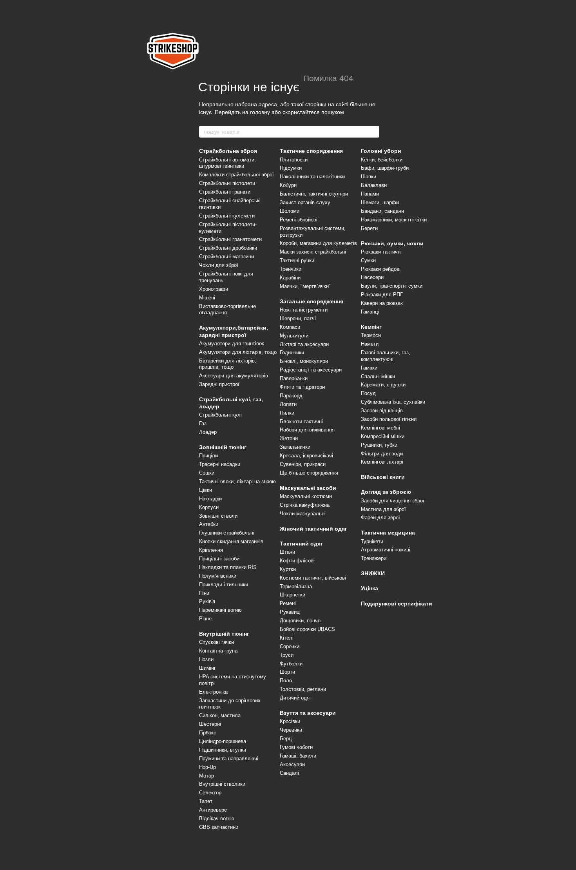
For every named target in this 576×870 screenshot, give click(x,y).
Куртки (288, 569)
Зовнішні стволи (218, 516)
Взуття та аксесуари (308, 713)
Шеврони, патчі (298, 318)
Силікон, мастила (220, 715)
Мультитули (294, 336)
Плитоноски (294, 160)
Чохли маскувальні (303, 514)
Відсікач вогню (216, 818)
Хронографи (213, 289)
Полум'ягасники (217, 576)
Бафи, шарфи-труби (385, 168)
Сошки (206, 473)
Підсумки (291, 168)
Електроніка (213, 692)
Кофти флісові (297, 561)
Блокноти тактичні (301, 421)
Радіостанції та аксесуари (311, 370)
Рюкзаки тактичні (381, 252)
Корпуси (209, 507)
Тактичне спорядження (311, 151)
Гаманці (370, 312)
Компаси (290, 327)
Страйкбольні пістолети (227, 183)
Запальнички (295, 447)
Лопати (288, 404)
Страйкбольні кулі (220, 415)
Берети (369, 228)
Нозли (206, 659)
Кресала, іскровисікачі (306, 456)
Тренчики (290, 269)
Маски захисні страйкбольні (313, 252)
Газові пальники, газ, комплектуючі (385, 356)
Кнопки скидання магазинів (231, 541)
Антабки (208, 524)
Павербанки (294, 378)
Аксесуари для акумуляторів (233, 376)
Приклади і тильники (223, 584)
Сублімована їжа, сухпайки (393, 402)
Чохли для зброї (218, 265)
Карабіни (290, 278)
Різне (205, 619)
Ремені (288, 603)
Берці (286, 738)
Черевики (291, 730)
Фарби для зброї (380, 517)
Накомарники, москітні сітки (394, 220)
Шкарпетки (292, 595)
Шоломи (289, 211)
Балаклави (374, 185)
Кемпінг (371, 327)
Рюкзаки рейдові (380, 269)
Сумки (368, 260)
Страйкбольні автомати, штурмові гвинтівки (227, 163)
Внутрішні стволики (222, 784)
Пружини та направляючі (228, 758)
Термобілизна (296, 586)
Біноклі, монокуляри (304, 361)
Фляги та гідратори (302, 387)
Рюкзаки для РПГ (382, 294)
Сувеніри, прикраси (303, 464)
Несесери (372, 277)
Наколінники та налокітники (312, 176)
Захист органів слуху (305, 202)
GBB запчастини (218, 827)
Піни (204, 593)
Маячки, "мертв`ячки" (305, 286)
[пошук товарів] (373, 132)
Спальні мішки (378, 376)
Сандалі (289, 773)
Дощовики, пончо (300, 621)
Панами (370, 194)
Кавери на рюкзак (382, 303)
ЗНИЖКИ (373, 573)
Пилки (287, 413)
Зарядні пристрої (219, 384)
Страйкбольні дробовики (228, 248)
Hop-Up (207, 767)
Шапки (368, 176)
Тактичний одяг (301, 543)
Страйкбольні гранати (224, 192)
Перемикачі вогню (220, 610)
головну (260, 112)
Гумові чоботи (296, 747)
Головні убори (381, 151)
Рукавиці (290, 612)
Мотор (206, 776)
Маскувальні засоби (308, 488)
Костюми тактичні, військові (313, 578)
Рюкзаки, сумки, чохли (392, 243)
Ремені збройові (298, 220)
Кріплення (211, 550)
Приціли (208, 456)
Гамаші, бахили (298, 756)
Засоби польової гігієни (389, 419)
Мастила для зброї (383, 509)
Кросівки (290, 721)
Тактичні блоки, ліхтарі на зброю (237, 481)
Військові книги (383, 477)
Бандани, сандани (382, 211)
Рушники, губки (379, 445)
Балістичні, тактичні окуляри (314, 194)
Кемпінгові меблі (380, 428)
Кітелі (286, 638)
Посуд (368, 393)
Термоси (371, 335)
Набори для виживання (307, 430)
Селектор (210, 793)
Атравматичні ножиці (385, 550)
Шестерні (210, 724)
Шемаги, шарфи (380, 202)
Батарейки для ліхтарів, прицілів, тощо (227, 364)
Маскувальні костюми (306, 496)
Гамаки (369, 368)
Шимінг (207, 668)
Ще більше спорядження (309, 473)
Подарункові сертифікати (396, 603)
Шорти (287, 672)
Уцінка (369, 588)
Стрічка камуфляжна (305, 505)
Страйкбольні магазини (226, 256)
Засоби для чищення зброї (392, 501)
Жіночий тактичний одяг (313, 529)
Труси (286, 655)
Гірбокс (207, 733)
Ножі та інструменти (304, 310)
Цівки (205, 490)
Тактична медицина (388, 532)
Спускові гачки (216, 642)
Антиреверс (213, 810)
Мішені (207, 298)
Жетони (289, 438)
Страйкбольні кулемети (227, 216)
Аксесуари (292, 764)
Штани (287, 552)
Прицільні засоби (219, 559)
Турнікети (372, 541)
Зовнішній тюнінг (222, 447)
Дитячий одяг (296, 698)
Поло (286, 680)
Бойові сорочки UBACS (307, 629)
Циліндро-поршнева (222, 741)
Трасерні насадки (219, 464)
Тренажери (373, 558)
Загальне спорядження (311, 301)
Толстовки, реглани (303, 689)
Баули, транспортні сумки (391, 286)
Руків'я (207, 601)
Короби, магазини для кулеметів (318, 243)
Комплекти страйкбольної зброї (236, 175)
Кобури (288, 185)
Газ (202, 423)
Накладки (210, 499)
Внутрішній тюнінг (224, 634)
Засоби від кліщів (382, 410)
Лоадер (208, 432)
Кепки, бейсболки (381, 160)
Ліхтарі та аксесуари (304, 344)
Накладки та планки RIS (228, 567)
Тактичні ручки (297, 260)
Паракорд (291, 396)
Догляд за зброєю (386, 492)
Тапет (205, 801)
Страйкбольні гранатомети (230, 239)
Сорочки (289, 646)
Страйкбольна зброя (228, 151)
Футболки (291, 664)
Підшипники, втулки (222, 750)
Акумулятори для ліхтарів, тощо (238, 352)
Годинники (292, 352)
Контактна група (218, 651)
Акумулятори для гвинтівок (231, 343)
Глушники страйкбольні (226, 533)
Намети (370, 344)
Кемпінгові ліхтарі (382, 462)
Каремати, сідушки (383, 385)
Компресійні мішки (382, 436)
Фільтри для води (382, 454)
